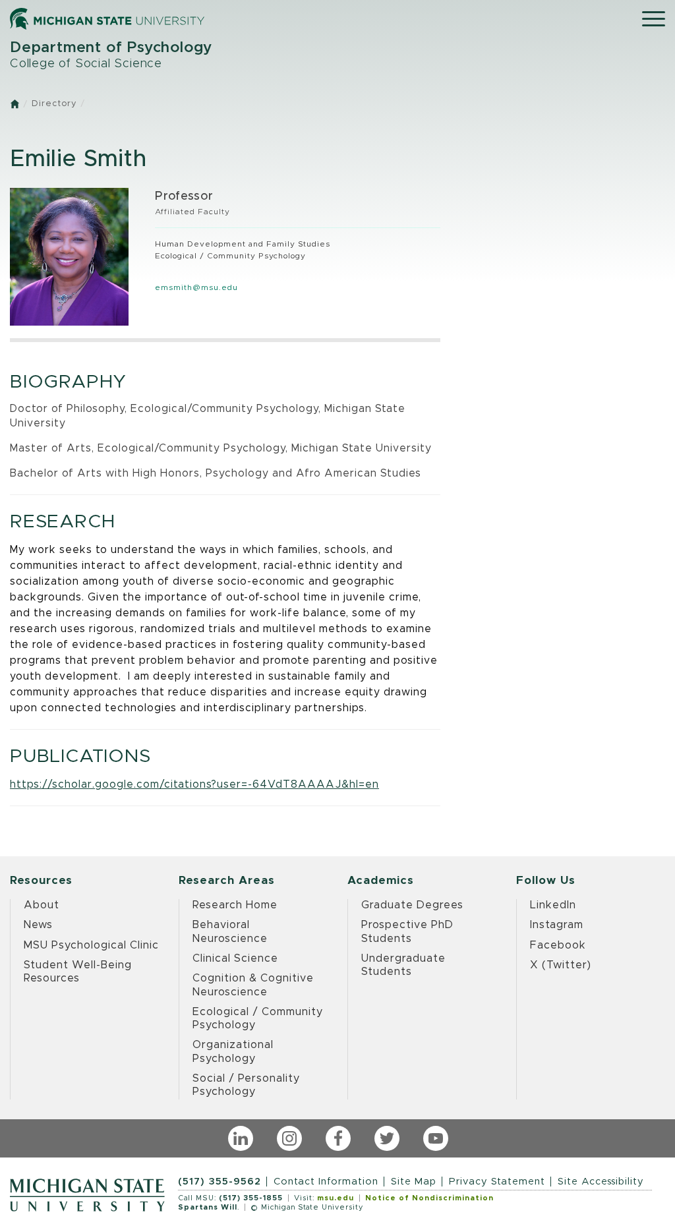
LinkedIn (553, 905)
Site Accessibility (601, 1181)
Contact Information (326, 1181)
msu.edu (335, 1198)
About (41, 905)
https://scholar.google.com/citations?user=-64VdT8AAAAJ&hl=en (194, 784)
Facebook (558, 945)
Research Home (235, 905)
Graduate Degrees (412, 905)
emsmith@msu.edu (196, 287)
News (38, 925)
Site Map (413, 1181)
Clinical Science (235, 958)
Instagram (556, 925)
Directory (54, 104)
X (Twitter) (560, 965)
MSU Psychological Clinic (91, 945)
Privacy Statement (497, 1181)
